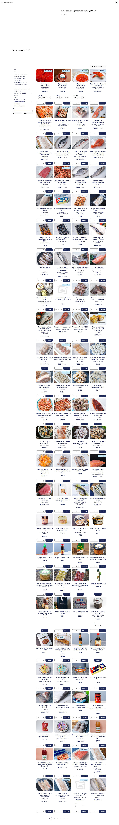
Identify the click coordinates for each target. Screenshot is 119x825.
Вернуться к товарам (8, 2)
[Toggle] (32, 93)
